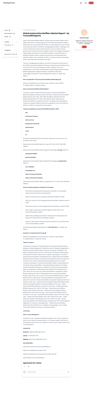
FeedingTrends (9, 3)
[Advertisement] (48, 16)
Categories (7, 50)
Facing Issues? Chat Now (10, 54)
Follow (84, 47)
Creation (6, 42)
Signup (91, 3)
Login (85, 3)
